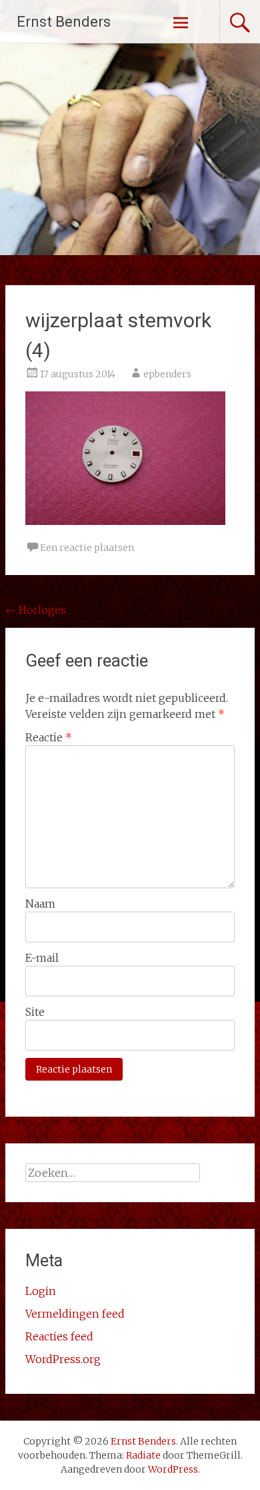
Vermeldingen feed (75, 1313)
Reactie (48, 737)
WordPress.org (63, 1359)
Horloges (35, 609)
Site (35, 1011)
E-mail (42, 957)
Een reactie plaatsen (87, 548)
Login (40, 1291)
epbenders (167, 374)
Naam (40, 903)
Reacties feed (59, 1336)
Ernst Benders (64, 21)
